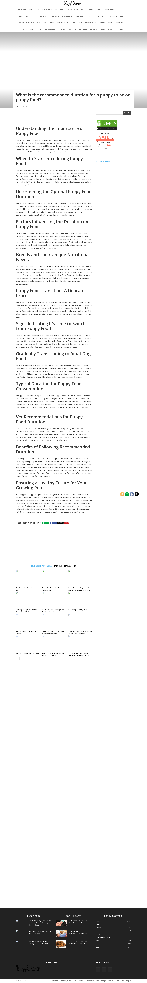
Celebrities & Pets (25, 16)
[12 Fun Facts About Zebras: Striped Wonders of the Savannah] (54, 622)
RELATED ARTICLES (41, 565)
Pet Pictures (35, 29)
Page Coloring (50, 29)
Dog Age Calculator (45, 23)
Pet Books (119, 29)
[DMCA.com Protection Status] (107, 130)
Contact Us (34, 10)
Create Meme (90, 23)
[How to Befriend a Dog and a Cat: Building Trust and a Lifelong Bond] (80, 578)
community (47, 10)
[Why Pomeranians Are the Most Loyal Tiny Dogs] (21, 934)
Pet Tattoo (99, 16)
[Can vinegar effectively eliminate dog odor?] (28, 578)
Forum (110, 981)
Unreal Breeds (110, 10)
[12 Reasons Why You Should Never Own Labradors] (61, 923)
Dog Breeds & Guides (67, 29)
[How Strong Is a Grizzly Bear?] (80, 600)
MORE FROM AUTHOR (65, 565)
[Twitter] (110, 969)
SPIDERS (102, 23)
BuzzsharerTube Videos (88, 29)
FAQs (103, 29)
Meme (80, 23)
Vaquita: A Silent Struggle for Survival (27, 653)
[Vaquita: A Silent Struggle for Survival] (28, 643)
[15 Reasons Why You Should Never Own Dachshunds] (61, 944)
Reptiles (119, 23)
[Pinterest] (104, 969)
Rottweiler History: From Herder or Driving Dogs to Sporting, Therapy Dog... (40, 923)
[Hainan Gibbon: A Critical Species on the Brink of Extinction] (54, 643)
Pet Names (54, 16)
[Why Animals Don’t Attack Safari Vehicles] (28, 622)
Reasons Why (67, 16)
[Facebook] (98, 969)
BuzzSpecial (60, 10)
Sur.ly (109, 145)
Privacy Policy (66, 981)
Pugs (89, 16)
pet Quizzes (112, 16)
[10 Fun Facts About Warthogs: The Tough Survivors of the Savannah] (54, 600)
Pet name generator (66, 23)
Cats (99, 10)
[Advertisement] (54, 116)
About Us (55, 981)
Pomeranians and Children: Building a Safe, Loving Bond (39, 942)
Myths (122, 16)
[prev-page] (17, 658)
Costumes (80, 16)
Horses (91, 10)
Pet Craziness (41, 16)
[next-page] (20, 658)
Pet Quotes (22, 29)
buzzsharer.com (105, 140)
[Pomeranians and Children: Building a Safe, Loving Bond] (21, 944)
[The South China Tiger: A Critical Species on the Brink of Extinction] (80, 643)
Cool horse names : (26, 23)
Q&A (110, 29)
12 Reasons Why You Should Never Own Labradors (78, 922)
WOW (83, 10)
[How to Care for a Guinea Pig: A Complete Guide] (54, 578)
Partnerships (101, 981)
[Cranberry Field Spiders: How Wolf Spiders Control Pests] (28, 600)
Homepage (22, 10)
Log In (128, 981)
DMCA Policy (73, 10)
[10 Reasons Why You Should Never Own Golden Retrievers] (61, 933)
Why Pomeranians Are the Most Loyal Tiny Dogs (40, 932)
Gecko (110, 23)
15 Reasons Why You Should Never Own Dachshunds (78, 942)
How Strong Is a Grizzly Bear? (77, 610)
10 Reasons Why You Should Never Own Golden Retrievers (79, 932)
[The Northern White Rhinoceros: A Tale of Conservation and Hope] (80, 622)
